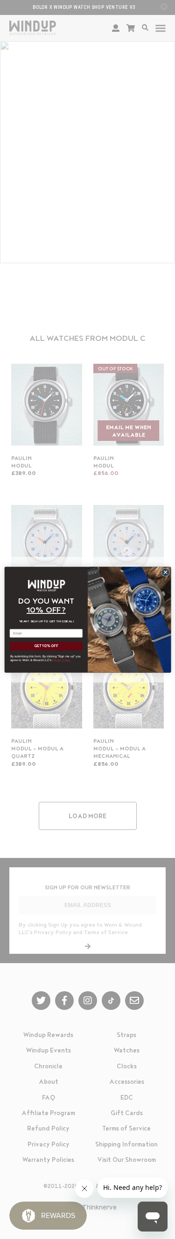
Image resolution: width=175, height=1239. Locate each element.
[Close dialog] (165, 572)
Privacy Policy (61, 659)
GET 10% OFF (46, 646)
